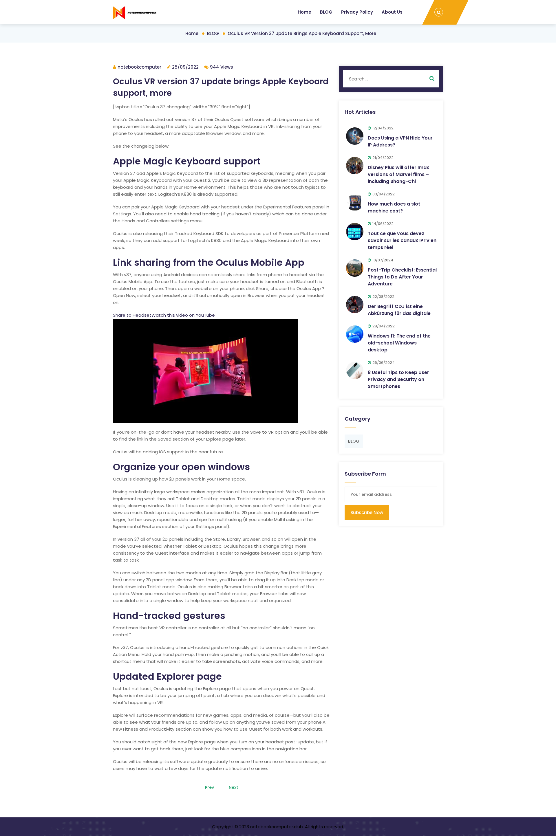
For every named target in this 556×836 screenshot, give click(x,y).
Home (304, 12)
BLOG (326, 12)
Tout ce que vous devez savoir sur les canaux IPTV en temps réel (402, 240)
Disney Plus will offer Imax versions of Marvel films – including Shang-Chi (398, 174)
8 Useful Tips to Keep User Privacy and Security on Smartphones (398, 379)
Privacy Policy (357, 12)
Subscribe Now (366, 512)
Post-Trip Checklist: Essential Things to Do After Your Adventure (402, 277)
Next (233, 787)
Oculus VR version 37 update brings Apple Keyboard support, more (302, 33)
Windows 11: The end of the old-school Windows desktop (399, 343)
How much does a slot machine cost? (394, 207)
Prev (209, 787)
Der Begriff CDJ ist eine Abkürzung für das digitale (399, 310)
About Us (392, 12)
